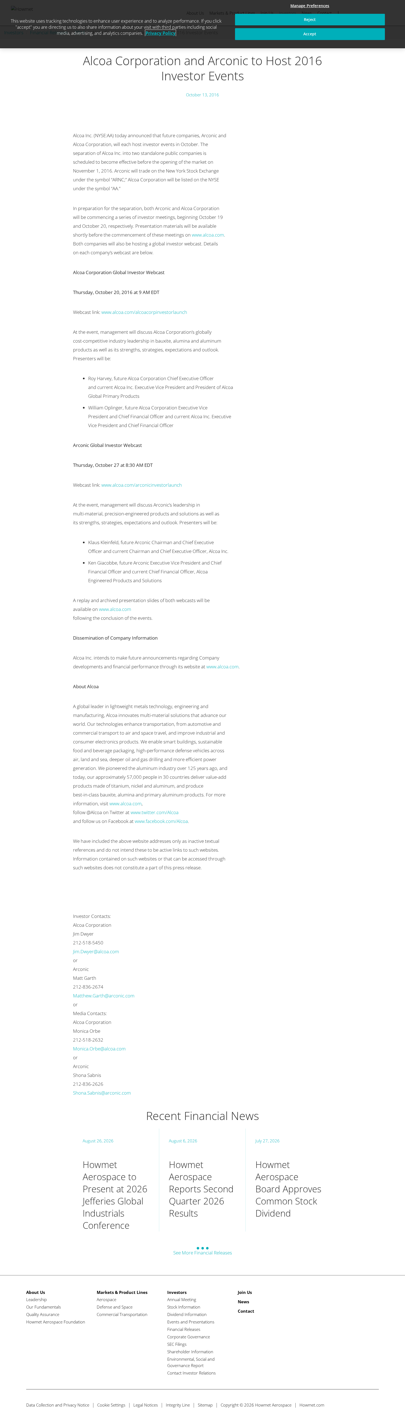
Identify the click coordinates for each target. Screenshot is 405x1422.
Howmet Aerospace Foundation (55, 1322)
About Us (35, 1292)
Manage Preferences (310, 5)
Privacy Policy (160, 33)
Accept (309, 33)
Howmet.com (311, 1405)
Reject (310, 19)
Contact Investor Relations (191, 1373)
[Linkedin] (364, 1405)
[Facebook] (353, 1405)
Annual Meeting (181, 1299)
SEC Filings (177, 1344)
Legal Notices (145, 1405)
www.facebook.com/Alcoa (161, 821)
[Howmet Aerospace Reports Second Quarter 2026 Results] (202, 1180)
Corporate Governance (188, 1336)
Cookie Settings (111, 1405)
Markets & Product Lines (122, 1292)
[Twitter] (343, 1405)
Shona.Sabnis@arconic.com (102, 1093)
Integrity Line (178, 1405)
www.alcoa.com (208, 235)
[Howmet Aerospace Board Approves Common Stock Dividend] (289, 1180)
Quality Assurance (42, 1314)
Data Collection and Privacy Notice (57, 1405)
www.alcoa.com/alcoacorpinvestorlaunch (144, 312)
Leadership (36, 1299)
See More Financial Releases (202, 1252)
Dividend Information (187, 1314)
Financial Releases (183, 1329)
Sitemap (205, 1405)
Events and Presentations (190, 1322)
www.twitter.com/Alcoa (155, 812)
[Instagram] (374, 1405)
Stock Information (183, 1307)
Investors (177, 1292)
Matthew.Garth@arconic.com (103, 995)
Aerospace (106, 1299)
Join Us (245, 1292)
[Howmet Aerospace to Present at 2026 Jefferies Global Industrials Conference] (116, 1180)
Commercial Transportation (122, 1314)
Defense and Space (115, 1307)
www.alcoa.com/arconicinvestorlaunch (141, 485)
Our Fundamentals (43, 1307)
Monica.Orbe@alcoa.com (99, 1048)
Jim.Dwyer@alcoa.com (96, 951)
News (243, 1301)
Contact (246, 1311)
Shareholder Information (190, 1351)
